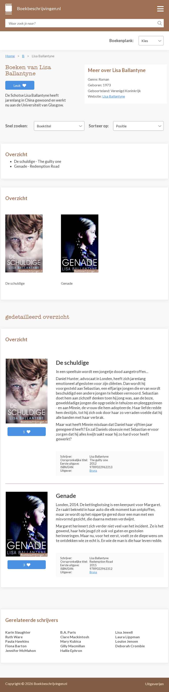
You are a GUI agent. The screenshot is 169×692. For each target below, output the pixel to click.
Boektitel (44, 126)
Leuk (17, 85)
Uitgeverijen (154, 684)
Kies (144, 41)
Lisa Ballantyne (113, 96)
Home (10, 56)
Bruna (93, 470)
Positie (121, 126)
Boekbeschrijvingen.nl (38, 8)
